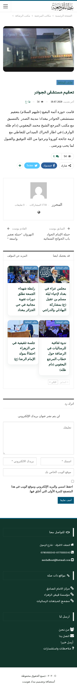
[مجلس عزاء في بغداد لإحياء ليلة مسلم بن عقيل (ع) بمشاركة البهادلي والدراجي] (54, 274)
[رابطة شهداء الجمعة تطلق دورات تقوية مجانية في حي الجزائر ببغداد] (23, 274)
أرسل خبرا (67, 642)
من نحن (64, 630)
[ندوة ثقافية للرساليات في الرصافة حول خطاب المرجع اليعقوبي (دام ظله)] (54, 328)
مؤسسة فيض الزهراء (57, 595)
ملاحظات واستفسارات (57, 648)
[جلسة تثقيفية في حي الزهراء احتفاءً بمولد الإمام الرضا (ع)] (23, 328)
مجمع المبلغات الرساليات (53, 601)
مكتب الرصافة (65, 82)
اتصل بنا (64, 636)
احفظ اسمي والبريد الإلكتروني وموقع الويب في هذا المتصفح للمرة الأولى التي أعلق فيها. (42, 489)
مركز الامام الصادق (58, 588)
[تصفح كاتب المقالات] (38, 190)
